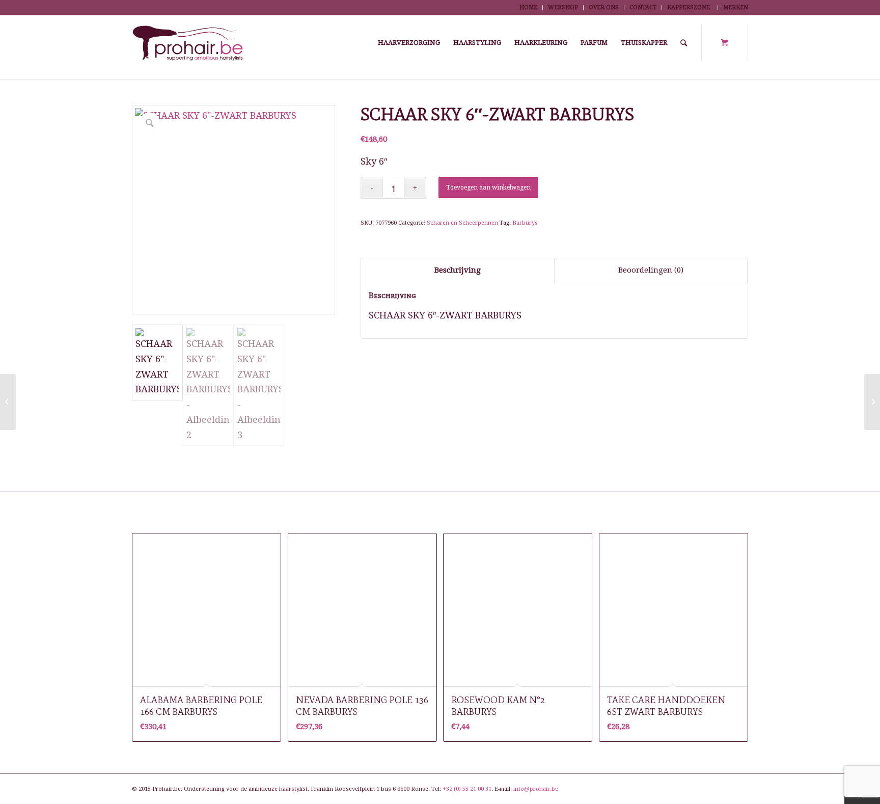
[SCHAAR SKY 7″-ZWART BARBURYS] (872, 402)
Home (528, 7)
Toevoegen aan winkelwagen (488, 187)
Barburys (525, 223)
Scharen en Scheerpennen (462, 223)
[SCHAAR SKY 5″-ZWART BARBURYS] (8, 402)
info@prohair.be (535, 789)
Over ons (604, 7)
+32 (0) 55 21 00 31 (467, 789)
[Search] (684, 43)
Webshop (563, 7)
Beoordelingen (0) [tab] (650, 270)
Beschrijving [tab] (457, 270)
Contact (642, 7)
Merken (735, 7)
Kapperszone (688, 7)
